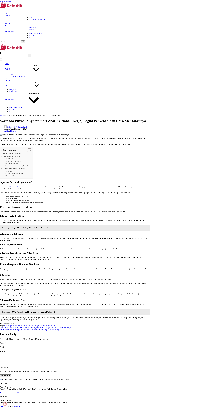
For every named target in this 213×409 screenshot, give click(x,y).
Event (7, 21)
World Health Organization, (19, 187)
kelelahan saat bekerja (31, 326)
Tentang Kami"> (34, 93)
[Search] (23, 41)
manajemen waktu (50, 326)
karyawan (20, 326)
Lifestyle (13, 131)
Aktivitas (8, 23)
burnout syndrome (10, 326)
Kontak (32, 36)
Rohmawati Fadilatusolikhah (17, 127)
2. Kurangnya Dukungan (13, 161)
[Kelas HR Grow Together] (11, 9)
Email (2, 347)
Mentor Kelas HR (35, 34)
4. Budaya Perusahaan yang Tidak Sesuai (18, 166)
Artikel (31, 17)
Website (3, 351)
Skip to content (5, 1)
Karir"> (36, 82)
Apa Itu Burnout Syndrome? (12, 153)
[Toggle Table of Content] (28, 150)
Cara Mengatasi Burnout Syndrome (14, 168)
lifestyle (41, 326)
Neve (2, 393)
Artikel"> (36, 66)
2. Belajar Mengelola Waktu (14, 173)
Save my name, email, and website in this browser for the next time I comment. (30, 372)
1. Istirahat (9, 171)
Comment (4, 368)
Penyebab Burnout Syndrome (12, 156)
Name (3, 343)
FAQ (31, 38)
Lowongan (33, 29)
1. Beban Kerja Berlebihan (14, 159)
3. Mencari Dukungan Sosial (14, 176)
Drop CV (32, 27)
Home (7, 13)
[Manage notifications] (5, 404)
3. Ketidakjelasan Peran (13, 163)
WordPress (17, 393)
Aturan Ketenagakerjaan (37, 19)
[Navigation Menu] (1, 58)
